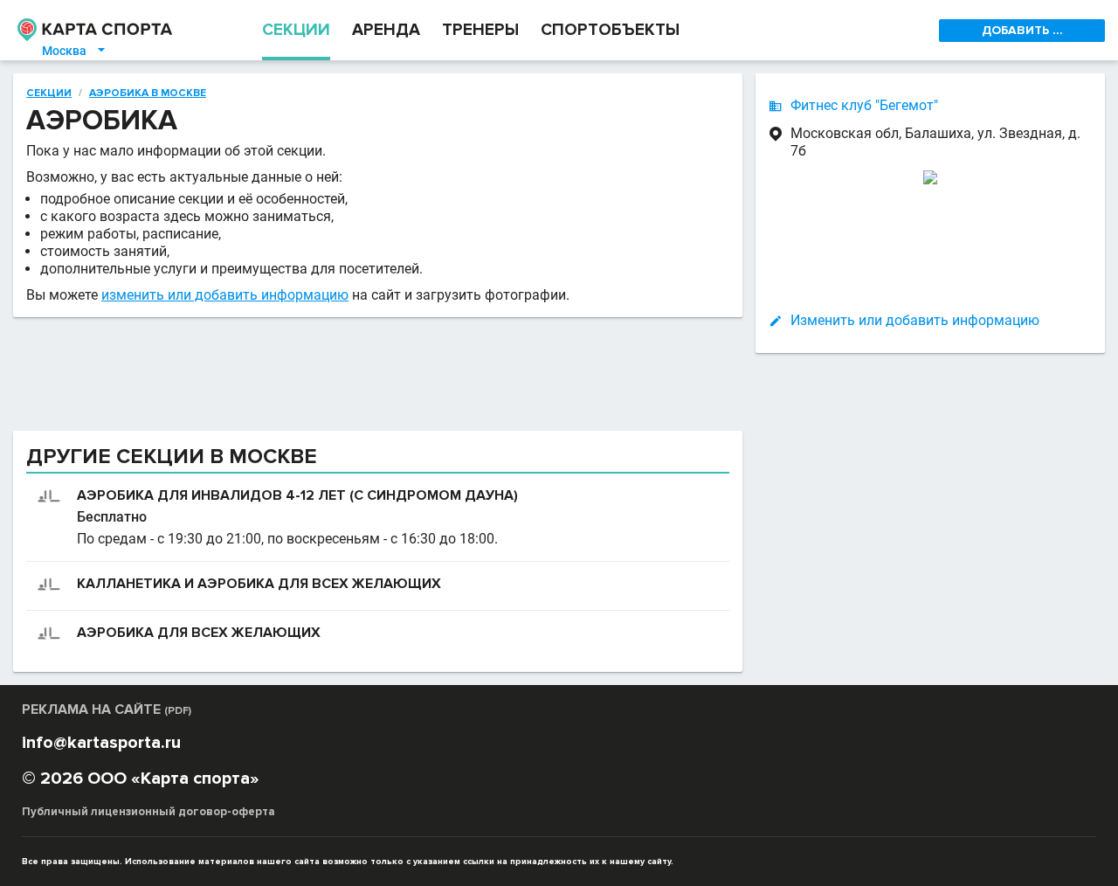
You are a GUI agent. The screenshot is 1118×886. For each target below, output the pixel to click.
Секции (49, 93)
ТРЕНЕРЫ (480, 30)
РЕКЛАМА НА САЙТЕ (106, 709)
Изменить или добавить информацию (914, 320)
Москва (74, 51)
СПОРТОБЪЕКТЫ (610, 30)
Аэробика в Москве (147, 93)
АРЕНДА (386, 30)
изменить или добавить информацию (225, 295)
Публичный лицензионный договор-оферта (148, 812)
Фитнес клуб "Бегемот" (864, 105)
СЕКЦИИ (296, 30)
